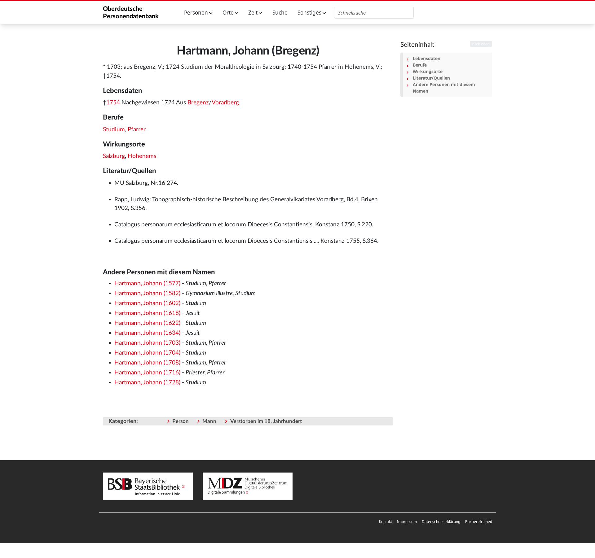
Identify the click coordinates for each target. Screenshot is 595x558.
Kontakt (385, 521)
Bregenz (198, 103)
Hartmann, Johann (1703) (147, 343)
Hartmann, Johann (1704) (147, 353)
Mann (209, 421)
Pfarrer (137, 130)
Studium (114, 130)
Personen (196, 12)
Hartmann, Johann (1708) (147, 363)
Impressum (407, 521)
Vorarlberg (225, 103)
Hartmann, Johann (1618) (147, 313)
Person (180, 421)
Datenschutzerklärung (441, 521)
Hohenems (142, 156)
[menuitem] (385, 522)
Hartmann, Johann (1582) (147, 293)
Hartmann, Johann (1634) (147, 333)
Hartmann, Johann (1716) (147, 373)
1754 (113, 103)
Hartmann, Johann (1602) (147, 303)
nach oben (481, 44)
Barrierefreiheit (478, 521)
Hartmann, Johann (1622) (147, 323)
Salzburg (114, 156)
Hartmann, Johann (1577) (147, 283)
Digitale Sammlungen (226, 492)
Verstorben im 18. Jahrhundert (266, 421)
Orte (229, 12)
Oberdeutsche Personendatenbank (131, 13)
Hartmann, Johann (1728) (147, 383)
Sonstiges (310, 12)
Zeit (253, 12)
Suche (280, 12)
